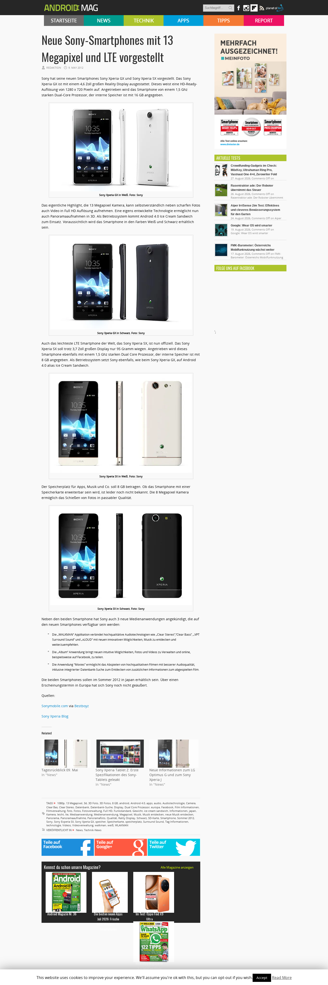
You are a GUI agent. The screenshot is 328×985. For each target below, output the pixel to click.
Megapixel (126, 814)
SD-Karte (153, 818)
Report (264, 20)
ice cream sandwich (156, 811)
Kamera (51, 814)
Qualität (112, 818)
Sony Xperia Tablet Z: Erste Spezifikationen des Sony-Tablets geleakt (117, 775)
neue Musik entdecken (179, 814)
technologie (53, 825)
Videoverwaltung (82, 825)
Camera (190, 803)
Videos (66, 825)
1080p (61, 803)
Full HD (107, 811)
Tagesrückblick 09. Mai (60, 770)
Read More (282, 977)
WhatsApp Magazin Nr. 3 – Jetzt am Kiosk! (149, 966)
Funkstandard (122, 811)
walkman (100, 825)
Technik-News (92, 830)
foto (69, 811)
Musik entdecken (153, 814)
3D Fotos (105, 803)
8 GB (115, 803)
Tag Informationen (176, 821)
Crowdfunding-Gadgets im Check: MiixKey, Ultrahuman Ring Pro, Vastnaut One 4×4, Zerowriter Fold (254, 170)
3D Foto (93, 803)
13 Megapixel (74, 803)
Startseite (64, 20)
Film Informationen (187, 807)
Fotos (77, 811)
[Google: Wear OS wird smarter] (221, 235)
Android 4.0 (138, 803)
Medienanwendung (106, 814)
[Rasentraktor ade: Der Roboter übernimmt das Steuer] (221, 196)
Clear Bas (52, 807)
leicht (60, 814)
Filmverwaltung (56, 811)
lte (66, 814)
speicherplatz (133, 821)
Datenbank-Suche (102, 807)
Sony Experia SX (64, 821)
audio (157, 803)
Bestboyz (81, 706)
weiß (111, 825)
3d (85, 803)
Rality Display (126, 818)
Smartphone (168, 818)
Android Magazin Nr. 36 (61, 913)
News (103, 20)
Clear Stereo (66, 807)
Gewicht (138, 811)
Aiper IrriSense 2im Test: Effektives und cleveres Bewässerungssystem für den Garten (255, 210)
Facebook (167, 807)
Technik (144, 20)
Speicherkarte (115, 821)
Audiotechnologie (174, 803)
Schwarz (142, 818)
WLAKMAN (121, 825)
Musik (137, 814)
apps (149, 803)
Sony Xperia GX (84, 821)
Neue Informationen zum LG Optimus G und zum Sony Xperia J (172, 775)
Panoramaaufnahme (73, 818)
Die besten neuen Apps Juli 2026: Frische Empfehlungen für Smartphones (108, 921)
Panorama (52, 818)
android (124, 803)
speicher (100, 821)
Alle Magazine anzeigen (177, 867)
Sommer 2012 (185, 818)
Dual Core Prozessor (137, 807)
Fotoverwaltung (92, 811)
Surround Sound (153, 821)
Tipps (223, 20)
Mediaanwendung (81, 814)
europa (155, 807)
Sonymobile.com (55, 706)
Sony (49, 821)
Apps (183, 20)
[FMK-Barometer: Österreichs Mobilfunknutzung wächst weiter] (221, 255)
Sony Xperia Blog (55, 716)
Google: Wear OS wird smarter (251, 225)
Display (118, 807)
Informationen (179, 811)
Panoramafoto (96, 818)
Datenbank (82, 807)
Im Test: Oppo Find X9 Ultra (149, 916)
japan (192, 811)
